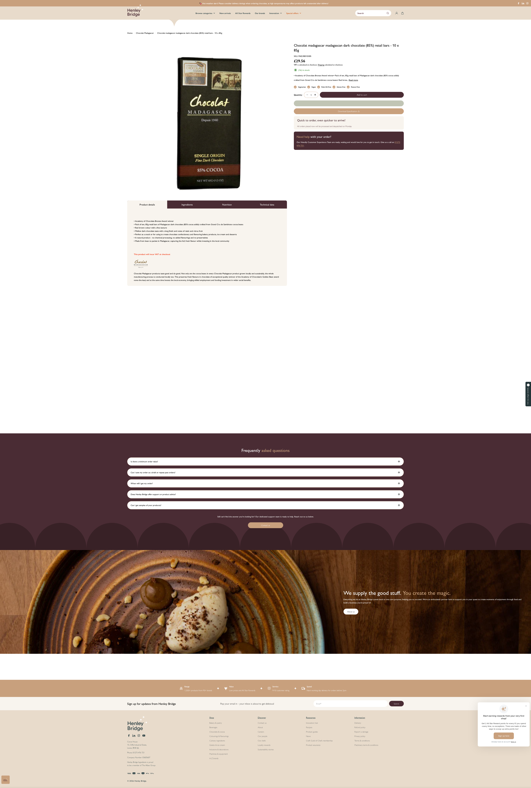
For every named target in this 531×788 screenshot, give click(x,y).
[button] (528, 394)
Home (129, 32)
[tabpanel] (207, 247)
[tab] (147, 204)
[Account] (396, 13)
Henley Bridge (140, 780)
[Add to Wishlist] (349, 103)
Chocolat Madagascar (145, 32)
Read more (353, 79)
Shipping (321, 64)
